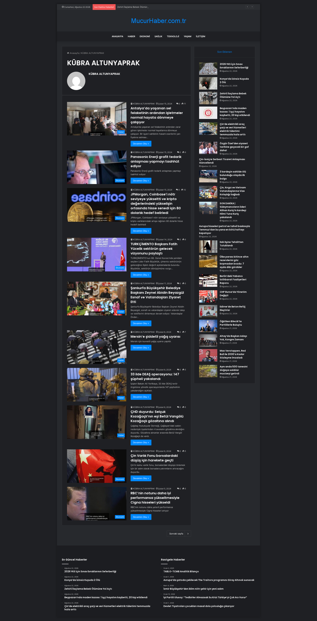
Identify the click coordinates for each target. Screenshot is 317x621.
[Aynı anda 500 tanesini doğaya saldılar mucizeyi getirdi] (208, 371)
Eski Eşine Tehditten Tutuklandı (231, 243)
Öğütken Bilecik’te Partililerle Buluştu (231, 323)
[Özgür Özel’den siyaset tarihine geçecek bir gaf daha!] (208, 148)
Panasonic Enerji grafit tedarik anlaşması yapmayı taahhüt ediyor (156, 161)
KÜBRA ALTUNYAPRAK (104, 74)
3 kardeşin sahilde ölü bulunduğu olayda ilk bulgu (233, 175)
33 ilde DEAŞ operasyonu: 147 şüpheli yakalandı (155, 376)
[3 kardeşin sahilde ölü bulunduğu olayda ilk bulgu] (208, 176)
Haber (131, 36)
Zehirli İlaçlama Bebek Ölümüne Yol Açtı (137, 7)
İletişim (200, 36)
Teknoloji (173, 36)
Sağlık (158, 36)
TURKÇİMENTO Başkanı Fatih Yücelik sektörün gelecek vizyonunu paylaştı (154, 249)
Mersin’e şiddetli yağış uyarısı (155, 336)
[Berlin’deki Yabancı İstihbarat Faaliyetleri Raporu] (208, 280)
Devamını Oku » (141, 143)
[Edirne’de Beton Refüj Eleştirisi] (208, 311)
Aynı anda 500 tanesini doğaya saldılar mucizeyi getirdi (233, 370)
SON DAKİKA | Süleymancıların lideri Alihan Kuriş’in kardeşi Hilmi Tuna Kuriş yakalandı (233, 210)
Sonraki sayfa (176, 533)
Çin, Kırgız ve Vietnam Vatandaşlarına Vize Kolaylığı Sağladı (233, 191)
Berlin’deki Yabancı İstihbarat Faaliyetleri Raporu (233, 279)
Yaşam (187, 36)
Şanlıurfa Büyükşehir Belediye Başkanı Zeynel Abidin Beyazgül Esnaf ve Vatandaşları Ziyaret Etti (157, 295)
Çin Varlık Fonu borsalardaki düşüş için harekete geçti (154, 458)
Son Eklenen (224, 51)
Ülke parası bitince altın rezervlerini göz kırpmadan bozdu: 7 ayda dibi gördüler (234, 262)
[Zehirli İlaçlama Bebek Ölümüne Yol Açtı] (208, 98)
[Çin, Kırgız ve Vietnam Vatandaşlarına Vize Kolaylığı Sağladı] (208, 192)
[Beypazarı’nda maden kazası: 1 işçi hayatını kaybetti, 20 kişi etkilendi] (208, 113)
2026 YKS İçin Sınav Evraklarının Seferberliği (234, 65)
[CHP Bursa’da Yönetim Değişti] (208, 296)
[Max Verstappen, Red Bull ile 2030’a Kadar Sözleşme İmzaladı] (208, 355)
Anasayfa (117, 36)
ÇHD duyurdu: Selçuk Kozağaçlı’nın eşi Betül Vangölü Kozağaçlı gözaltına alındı (157, 416)
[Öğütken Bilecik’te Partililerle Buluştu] (208, 326)
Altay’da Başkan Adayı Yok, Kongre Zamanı (233, 337)
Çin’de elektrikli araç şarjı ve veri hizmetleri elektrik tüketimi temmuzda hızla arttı (233, 129)
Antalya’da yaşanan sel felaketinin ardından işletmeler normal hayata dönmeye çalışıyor (157, 115)
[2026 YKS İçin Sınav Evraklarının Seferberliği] (208, 68)
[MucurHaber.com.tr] (158, 21)
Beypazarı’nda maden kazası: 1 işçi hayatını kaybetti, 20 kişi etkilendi (235, 112)
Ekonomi (145, 36)
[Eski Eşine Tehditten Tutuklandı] (208, 246)
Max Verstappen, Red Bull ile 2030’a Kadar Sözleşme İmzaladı (233, 354)
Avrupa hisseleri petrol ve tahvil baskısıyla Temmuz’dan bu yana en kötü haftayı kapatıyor (224, 230)
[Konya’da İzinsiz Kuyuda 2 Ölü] (208, 83)
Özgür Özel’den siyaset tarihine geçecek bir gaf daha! (234, 147)
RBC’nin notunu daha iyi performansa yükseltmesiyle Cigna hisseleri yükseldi (155, 498)
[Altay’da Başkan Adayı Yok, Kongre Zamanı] (208, 340)
